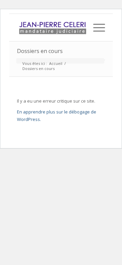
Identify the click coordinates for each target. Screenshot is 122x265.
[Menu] (95, 27)
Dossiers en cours (40, 51)
